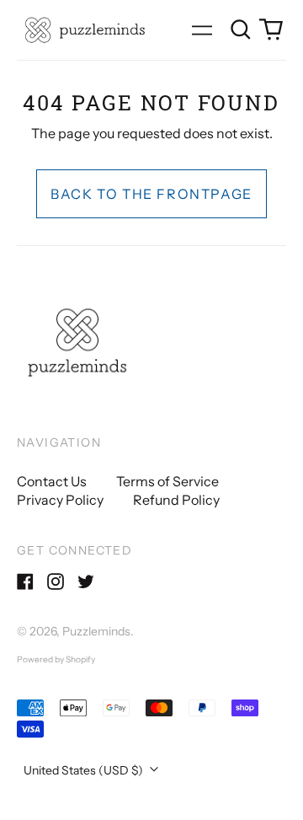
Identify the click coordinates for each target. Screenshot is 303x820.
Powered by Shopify (56, 659)
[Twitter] (85, 581)
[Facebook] (25, 581)
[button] (241, 29)
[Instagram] (55, 581)
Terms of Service (167, 481)
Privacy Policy (60, 499)
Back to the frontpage (151, 193)
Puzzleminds (96, 631)
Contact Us (52, 481)
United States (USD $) (85, 770)
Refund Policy (176, 499)
